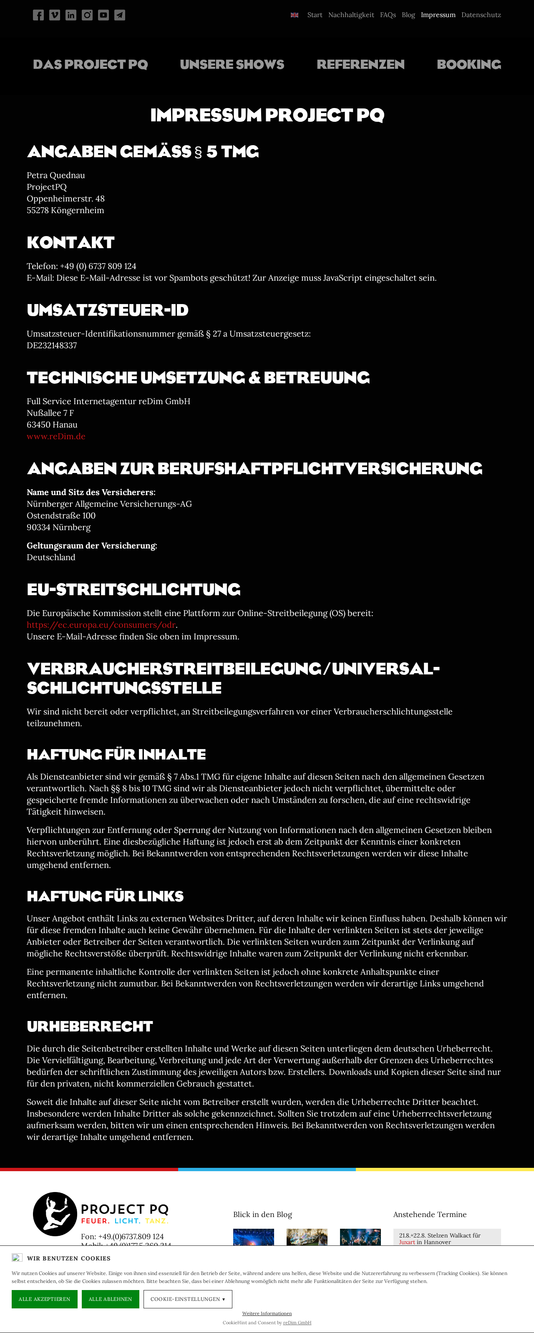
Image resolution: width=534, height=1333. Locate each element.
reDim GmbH (297, 1322)
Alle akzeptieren (45, 1299)
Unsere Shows (232, 64)
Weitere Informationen (267, 1313)
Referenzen (361, 64)
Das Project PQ (90, 64)
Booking (469, 64)
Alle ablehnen (110, 1299)
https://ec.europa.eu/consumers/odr (101, 624)
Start (314, 14)
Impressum (438, 14)
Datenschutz (481, 14)
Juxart (407, 1242)
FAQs (388, 14)
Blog (408, 14)
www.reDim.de (56, 436)
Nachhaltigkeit (351, 14)
